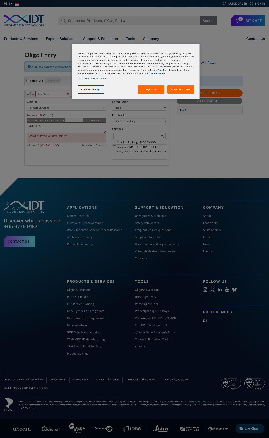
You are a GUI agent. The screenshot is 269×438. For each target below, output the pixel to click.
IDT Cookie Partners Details (92, 78)
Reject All (151, 89)
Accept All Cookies (181, 89)
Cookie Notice (157, 73)
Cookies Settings (91, 89)
